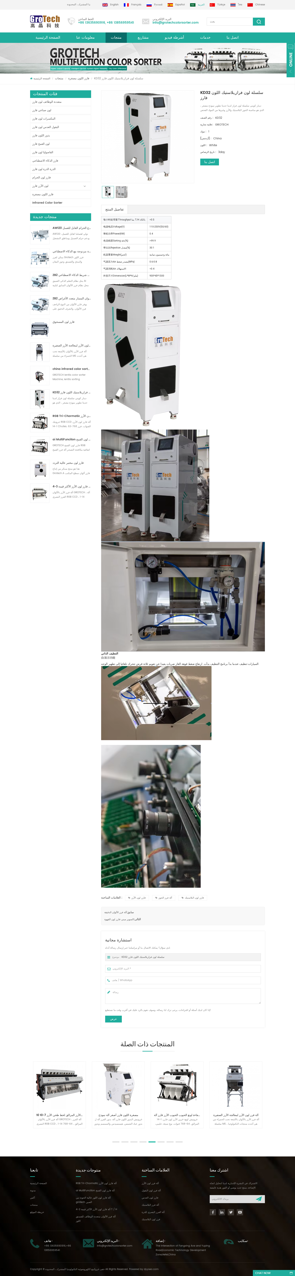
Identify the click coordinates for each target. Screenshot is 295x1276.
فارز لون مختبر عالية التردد (68, 463)
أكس (32, 1198)
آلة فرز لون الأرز (150, 1183)
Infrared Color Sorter (47, 202)
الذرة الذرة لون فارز (44, 169)
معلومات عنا (85, 37)
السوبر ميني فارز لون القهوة (119, 919)
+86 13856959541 (120, 22)
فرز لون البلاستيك (151, 1219)
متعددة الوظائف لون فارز (47, 102)
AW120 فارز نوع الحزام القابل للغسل (72, 228)
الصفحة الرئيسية (48, 37)
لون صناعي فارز (41, 110)
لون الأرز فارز (40, 186)
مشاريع (143, 37)
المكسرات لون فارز (43, 118)
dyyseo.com (151, 1269)
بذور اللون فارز (41, 135)
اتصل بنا (233, 37)
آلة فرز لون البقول (151, 1190)
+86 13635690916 (91, 22)
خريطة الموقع (37, 1212)
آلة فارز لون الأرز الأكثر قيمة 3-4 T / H (72, 486)
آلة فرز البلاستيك (150, 1205)
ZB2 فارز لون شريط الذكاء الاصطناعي (72, 275)
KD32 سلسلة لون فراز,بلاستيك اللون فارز (72, 392)
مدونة (33, 1190)
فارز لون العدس (150, 1198)
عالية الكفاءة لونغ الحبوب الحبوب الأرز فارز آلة (121, 1115)
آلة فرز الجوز (165, 898)
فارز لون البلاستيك (194, 898)
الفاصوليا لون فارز (42, 152)
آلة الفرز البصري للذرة (153, 1212)
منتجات (116, 37)
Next (32, 1132)
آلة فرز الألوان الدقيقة (115, 912)
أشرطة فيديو (174, 37)
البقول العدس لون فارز (45, 127)
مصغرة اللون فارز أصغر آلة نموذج (61, 1115)
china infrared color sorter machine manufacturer (72, 369)
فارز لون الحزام (41, 177)
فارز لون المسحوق (63, 322)
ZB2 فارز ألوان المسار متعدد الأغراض (72, 298)
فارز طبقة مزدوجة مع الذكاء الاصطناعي (72, 251)
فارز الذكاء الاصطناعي (45, 160)
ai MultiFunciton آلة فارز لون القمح (72, 439)
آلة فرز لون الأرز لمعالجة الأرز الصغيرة (72, 345)
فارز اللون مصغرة (78, 78)
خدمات (205, 37)
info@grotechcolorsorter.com (176, 22)
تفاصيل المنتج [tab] (114, 209)
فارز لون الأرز (138, 898)
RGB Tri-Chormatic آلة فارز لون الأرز (72, 416)
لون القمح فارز (41, 144)
